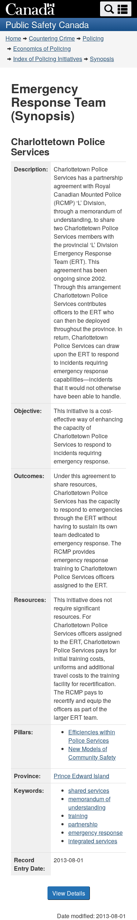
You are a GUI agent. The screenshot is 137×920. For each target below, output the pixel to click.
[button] (116, 8)
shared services (88, 790)
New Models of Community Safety (92, 753)
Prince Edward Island (81, 776)
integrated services (92, 841)
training (78, 815)
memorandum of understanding (89, 803)
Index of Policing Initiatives (47, 58)
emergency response (95, 832)
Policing (93, 38)
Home (13, 38)
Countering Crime (52, 38)
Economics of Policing (42, 48)
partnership (83, 824)
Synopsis (102, 58)
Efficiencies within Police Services (91, 736)
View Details (68, 893)
